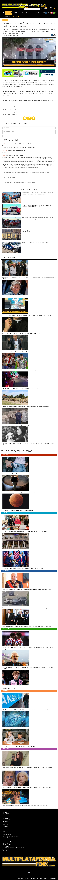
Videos (4, 831)
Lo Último (9, 12)
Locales (15, 12)
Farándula (6, 16)
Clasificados (15, 16)
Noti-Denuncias (6, 834)
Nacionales (23, 12)
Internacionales (34, 12)
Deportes (44, 12)
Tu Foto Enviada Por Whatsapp (10, 836)
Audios (4, 830)
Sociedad (4, 823)
